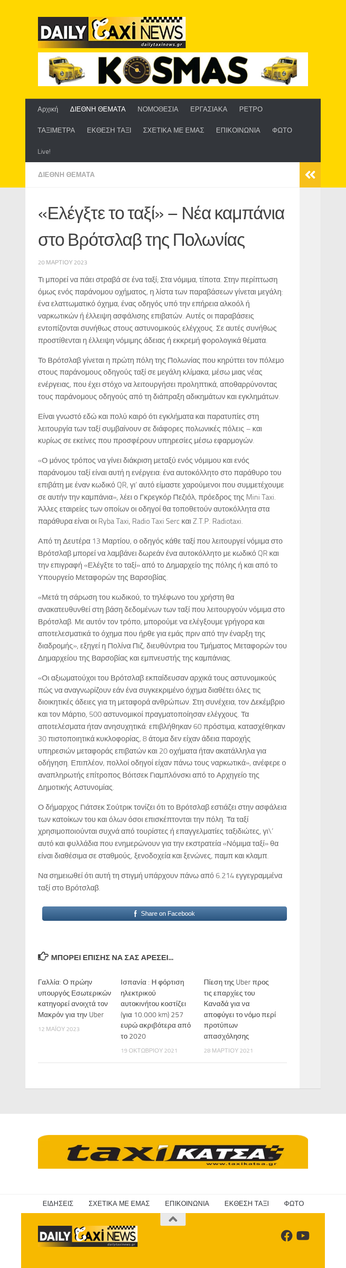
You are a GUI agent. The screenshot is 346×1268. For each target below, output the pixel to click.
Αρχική (48, 109)
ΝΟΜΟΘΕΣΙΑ (158, 109)
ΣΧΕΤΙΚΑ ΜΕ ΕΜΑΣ (173, 130)
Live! (44, 151)
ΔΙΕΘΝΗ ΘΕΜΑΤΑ (98, 109)
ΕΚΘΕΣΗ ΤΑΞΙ (109, 130)
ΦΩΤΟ (282, 130)
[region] (173, 69)
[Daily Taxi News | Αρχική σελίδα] (112, 32)
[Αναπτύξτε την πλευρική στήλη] (310, 175)
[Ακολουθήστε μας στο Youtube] (302, 1236)
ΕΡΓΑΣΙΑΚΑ (208, 109)
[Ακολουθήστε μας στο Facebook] (287, 1236)
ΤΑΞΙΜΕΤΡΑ (56, 130)
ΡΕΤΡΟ (250, 109)
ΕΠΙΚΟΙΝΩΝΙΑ (238, 130)
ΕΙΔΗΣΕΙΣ (58, 1204)
